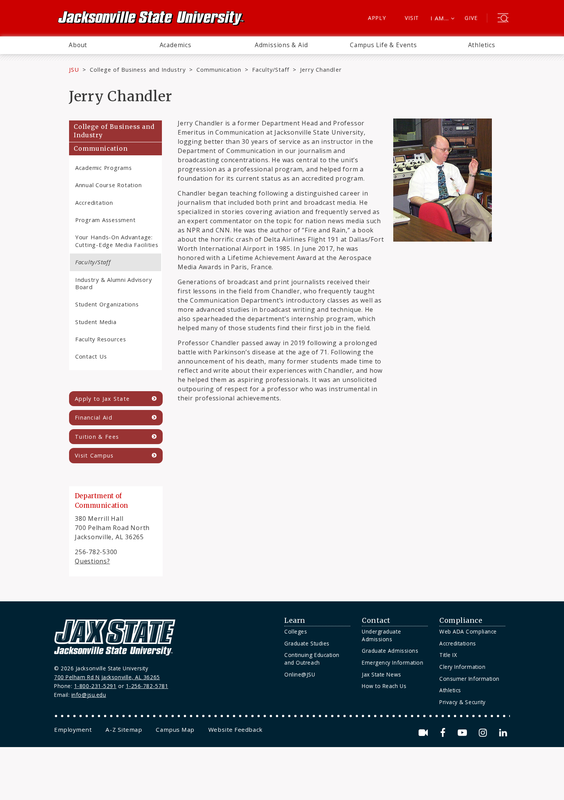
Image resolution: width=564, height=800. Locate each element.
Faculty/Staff (270, 69)
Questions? (92, 561)
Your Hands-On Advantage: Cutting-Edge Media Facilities (116, 240)
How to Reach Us (384, 686)
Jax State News (381, 674)
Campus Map (175, 729)
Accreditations (457, 643)
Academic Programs (103, 167)
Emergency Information (392, 662)
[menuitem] (78, 45)
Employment (73, 729)
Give (471, 17)
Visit (412, 17)
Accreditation (94, 202)
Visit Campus (94, 455)
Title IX (448, 654)
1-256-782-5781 (147, 686)
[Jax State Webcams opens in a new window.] (424, 732)
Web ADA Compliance (468, 631)
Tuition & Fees (97, 436)
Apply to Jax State (102, 398)
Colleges (295, 631)
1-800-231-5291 (95, 686)
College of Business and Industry (138, 69)
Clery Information (462, 666)
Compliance (460, 620)
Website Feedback (235, 729)
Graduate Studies (307, 643)
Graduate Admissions (390, 650)
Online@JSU (299, 674)
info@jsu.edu (88, 694)
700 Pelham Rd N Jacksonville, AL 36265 (107, 677)
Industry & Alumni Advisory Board (113, 283)
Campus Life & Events (383, 45)
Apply (377, 17)
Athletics (481, 45)
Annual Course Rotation (108, 185)
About (78, 45)
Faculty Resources (100, 339)
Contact (376, 620)
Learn (294, 620)
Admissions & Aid (281, 45)
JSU (74, 69)
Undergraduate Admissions (381, 635)
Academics (175, 45)
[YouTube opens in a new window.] (463, 732)
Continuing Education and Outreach (312, 658)
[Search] (503, 18)
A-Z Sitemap (124, 729)
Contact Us (91, 356)
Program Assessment (105, 220)
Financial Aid (93, 417)
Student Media (96, 322)
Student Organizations (107, 304)
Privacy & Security (462, 702)
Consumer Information (469, 678)
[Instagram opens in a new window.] (484, 732)
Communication (218, 69)
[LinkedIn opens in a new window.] (502, 732)
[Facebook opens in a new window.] (444, 732)
